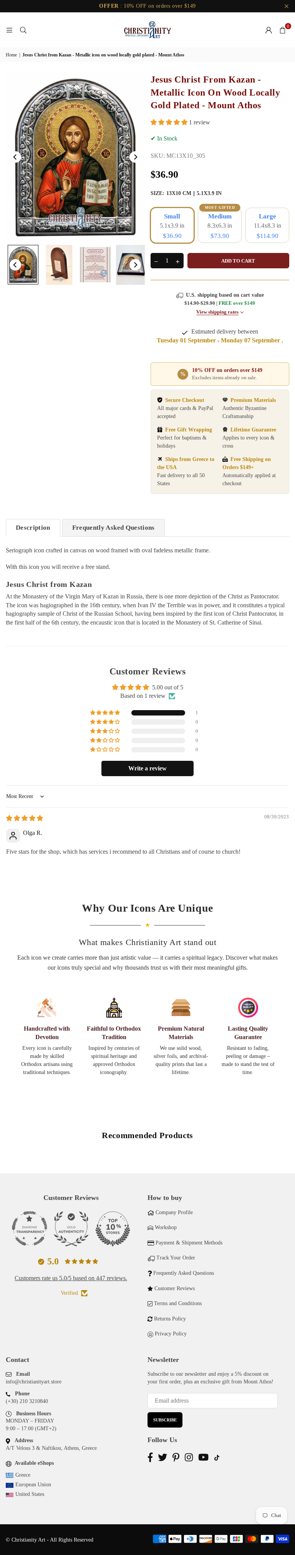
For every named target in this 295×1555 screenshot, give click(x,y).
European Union (33, 1484)
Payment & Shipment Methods (189, 1243)
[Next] (135, 157)
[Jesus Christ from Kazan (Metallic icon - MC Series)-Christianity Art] (23, 264)
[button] (282, 30)
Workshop (166, 1227)
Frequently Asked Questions (113, 527)
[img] (24, 818)
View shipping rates (217, 312)
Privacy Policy (171, 1334)
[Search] (23, 29)
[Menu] (9, 29)
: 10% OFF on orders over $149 (147, 6)
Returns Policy (170, 1319)
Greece (22, 1475)
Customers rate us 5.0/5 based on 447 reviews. (71, 1278)
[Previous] (15, 157)
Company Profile (174, 1212)
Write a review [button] (147, 768)
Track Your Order (175, 1258)
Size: (186, 193)
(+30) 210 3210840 (27, 1401)
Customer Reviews (174, 1288)
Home (11, 55)
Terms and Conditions (178, 1303)
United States (29, 1494)
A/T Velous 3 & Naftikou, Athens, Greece (51, 1448)
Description (33, 527)
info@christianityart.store (33, 1382)
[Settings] (268, 30)
